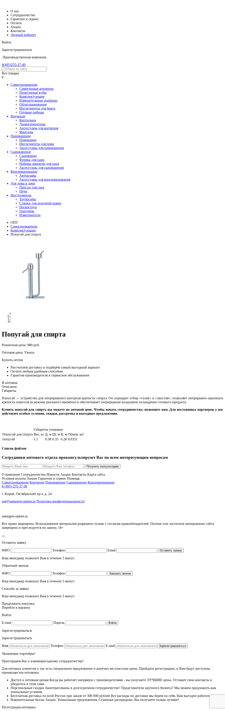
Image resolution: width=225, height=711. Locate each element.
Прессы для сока (31, 187)
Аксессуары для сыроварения (41, 167)
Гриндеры (26, 211)
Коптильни (27, 120)
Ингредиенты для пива (36, 144)
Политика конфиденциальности (60, 501)
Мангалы (26, 132)
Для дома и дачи (23, 183)
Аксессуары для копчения (38, 128)
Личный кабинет (23, 35)
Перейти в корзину (16, 607)
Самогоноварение (24, 84)
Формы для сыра (31, 160)
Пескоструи (28, 207)
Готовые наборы (31, 112)
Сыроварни (28, 156)
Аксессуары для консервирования (44, 179)
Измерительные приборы (38, 100)
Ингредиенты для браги (37, 108)
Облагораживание (33, 104)
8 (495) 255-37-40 (14, 486)
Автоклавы (27, 175)
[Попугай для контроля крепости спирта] (34, 308)
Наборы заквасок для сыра (39, 164)
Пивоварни (27, 140)
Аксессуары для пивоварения (41, 148)
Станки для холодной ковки (40, 203)
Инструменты (21, 195)
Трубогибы (27, 199)
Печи (23, 191)
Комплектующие (32, 96)
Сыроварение (21, 152)
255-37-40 (13, 65)
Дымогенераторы (32, 124)
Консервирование (24, 171)
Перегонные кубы (33, 92)
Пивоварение (21, 136)
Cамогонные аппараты (36, 88)
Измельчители (30, 215)
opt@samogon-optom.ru (19, 501)
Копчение (18, 116)
